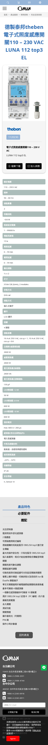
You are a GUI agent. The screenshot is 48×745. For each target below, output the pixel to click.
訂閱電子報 (13, 712)
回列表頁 (24, 635)
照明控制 (24, 14)
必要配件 (24, 513)
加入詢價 (35, 166)
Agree (13, 738)
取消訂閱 (35, 712)
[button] (7, 2)
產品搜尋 (14, 14)
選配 (24, 520)
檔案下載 (15, 166)
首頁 (5, 14)
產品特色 (24, 507)
